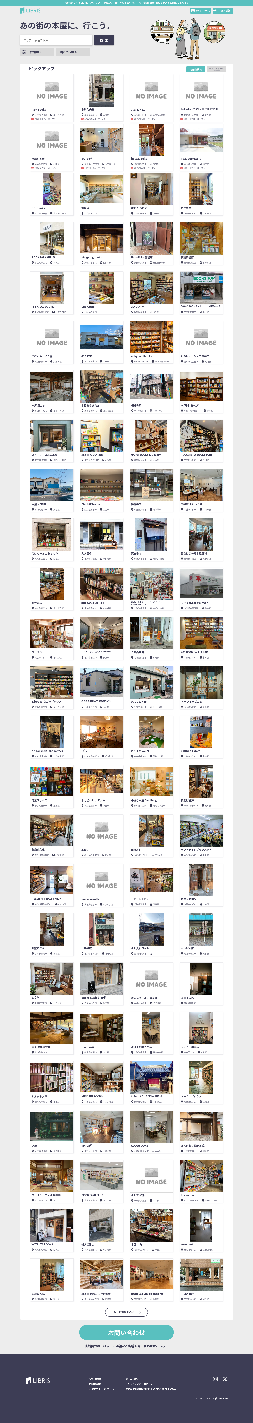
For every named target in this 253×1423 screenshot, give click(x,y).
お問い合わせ (126, 1332)
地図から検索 (68, 52)
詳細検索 (36, 52)
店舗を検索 (196, 69)
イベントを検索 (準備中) (217, 69)
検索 (105, 40)
